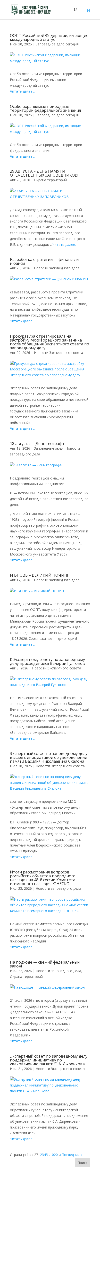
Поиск (82, 1162)
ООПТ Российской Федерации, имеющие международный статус (49, 37)
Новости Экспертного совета (58, 352)
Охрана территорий (50, 180)
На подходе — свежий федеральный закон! (45, 964)
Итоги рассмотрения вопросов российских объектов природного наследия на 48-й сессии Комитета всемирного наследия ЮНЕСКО (42, 877)
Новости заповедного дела (56, 268)
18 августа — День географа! (37, 443)
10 (52, 1154)
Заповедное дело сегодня (57, 44)
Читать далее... (22, 91)
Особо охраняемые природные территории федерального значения (45, 108)
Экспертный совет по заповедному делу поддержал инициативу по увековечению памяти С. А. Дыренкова (48, 1060)
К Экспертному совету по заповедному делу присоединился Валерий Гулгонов (47, 661)
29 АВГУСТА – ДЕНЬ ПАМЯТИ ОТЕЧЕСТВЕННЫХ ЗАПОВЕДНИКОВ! (44, 173)
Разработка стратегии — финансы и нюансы (44, 261)
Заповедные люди (49, 448)
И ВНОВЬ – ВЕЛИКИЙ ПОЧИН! (39, 575)
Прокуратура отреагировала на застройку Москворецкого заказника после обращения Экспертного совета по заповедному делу (49, 342)
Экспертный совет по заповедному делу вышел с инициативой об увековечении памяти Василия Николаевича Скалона (48, 757)
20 (56, 1154)
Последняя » (72, 1154)
